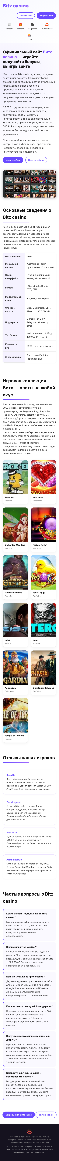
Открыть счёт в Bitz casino (18, 1115)
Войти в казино (46, 1115)
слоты (29, 36)
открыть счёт (46, 15)
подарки (20, 26)
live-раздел (32, 26)
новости (9, 26)
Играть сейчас (13, 160)
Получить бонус (36, 160)
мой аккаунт (26, 15)
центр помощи (47, 26)
